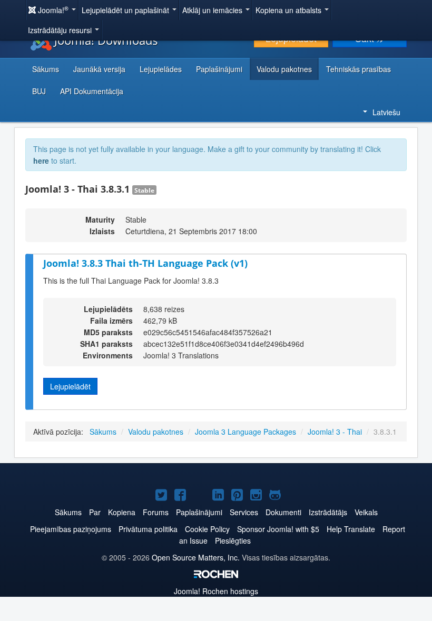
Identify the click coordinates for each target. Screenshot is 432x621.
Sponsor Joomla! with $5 (278, 529)
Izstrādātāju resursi (61, 30)
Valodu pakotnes (284, 69)
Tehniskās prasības (358, 69)
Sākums (45, 69)
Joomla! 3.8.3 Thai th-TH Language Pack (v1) (145, 263)
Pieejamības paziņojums (70, 529)
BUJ (39, 91)
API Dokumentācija (91, 91)
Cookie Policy (207, 529)
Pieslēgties (233, 540)
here (41, 160)
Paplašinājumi (219, 69)
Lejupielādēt (70, 386)
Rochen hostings (216, 591)
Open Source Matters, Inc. (196, 557)
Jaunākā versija (99, 69)
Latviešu (386, 112)
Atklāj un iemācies (213, 10)
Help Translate (351, 529)
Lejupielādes (161, 69)
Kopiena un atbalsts (289, 10)
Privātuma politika (148, 529)
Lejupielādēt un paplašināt (126, 10)
